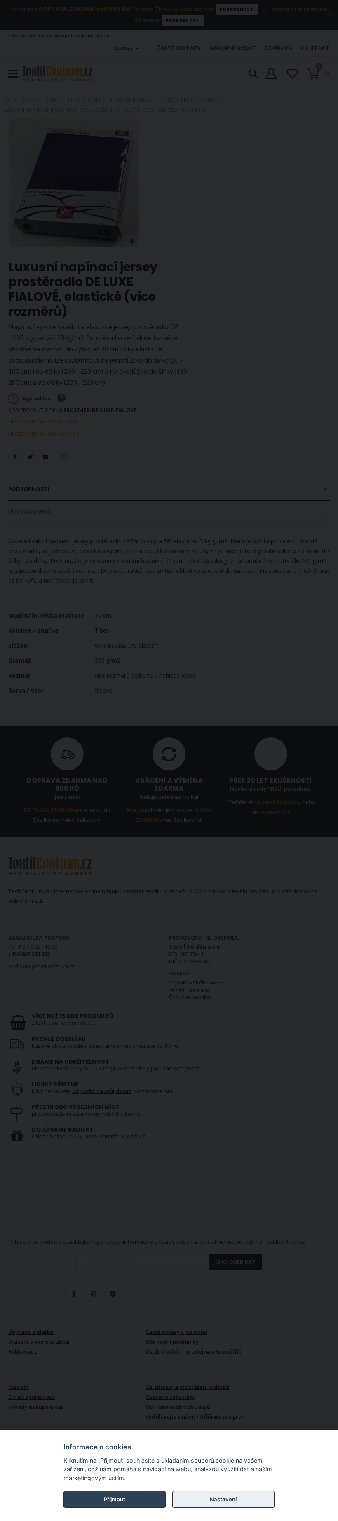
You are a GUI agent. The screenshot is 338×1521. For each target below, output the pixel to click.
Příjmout (114, 1499)
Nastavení (223, 1499)
